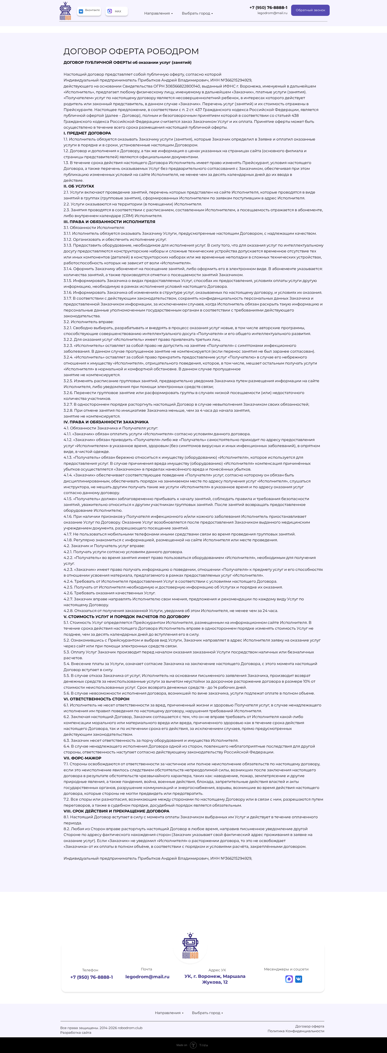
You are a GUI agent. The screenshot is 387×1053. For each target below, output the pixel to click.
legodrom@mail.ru (272, 13)
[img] (110, 11)
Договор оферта (309, 1026)
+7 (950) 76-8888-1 (91, 977)
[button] (310, 10)
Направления (157, 13)
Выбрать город (196, 13)
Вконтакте (92, 10)
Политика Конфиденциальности (296, 1031)
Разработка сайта (75, 1032)
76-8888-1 (277, 7)
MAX (118, 11)
